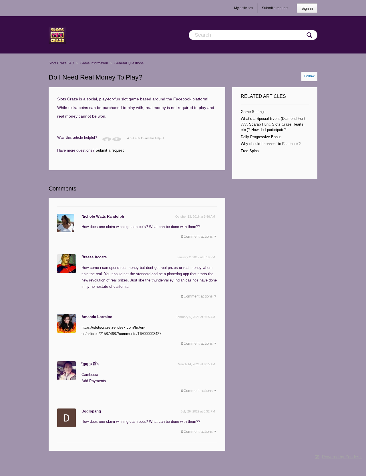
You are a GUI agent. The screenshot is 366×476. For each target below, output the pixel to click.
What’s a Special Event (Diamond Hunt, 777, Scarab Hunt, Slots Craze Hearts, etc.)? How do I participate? (274, 124)
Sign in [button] (307, 8)
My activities (243, 8)
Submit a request (275, 8)
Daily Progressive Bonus (261, 137)
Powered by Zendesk (342, 456)
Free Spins (250, 151)
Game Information (94, 63)
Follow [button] (309, 76)
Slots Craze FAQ (61, 63)
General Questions (129, 63)
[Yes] (106, 139)
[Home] (57, 34)
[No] (116, 139)
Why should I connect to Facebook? (271, 144)
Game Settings (253, 112)
